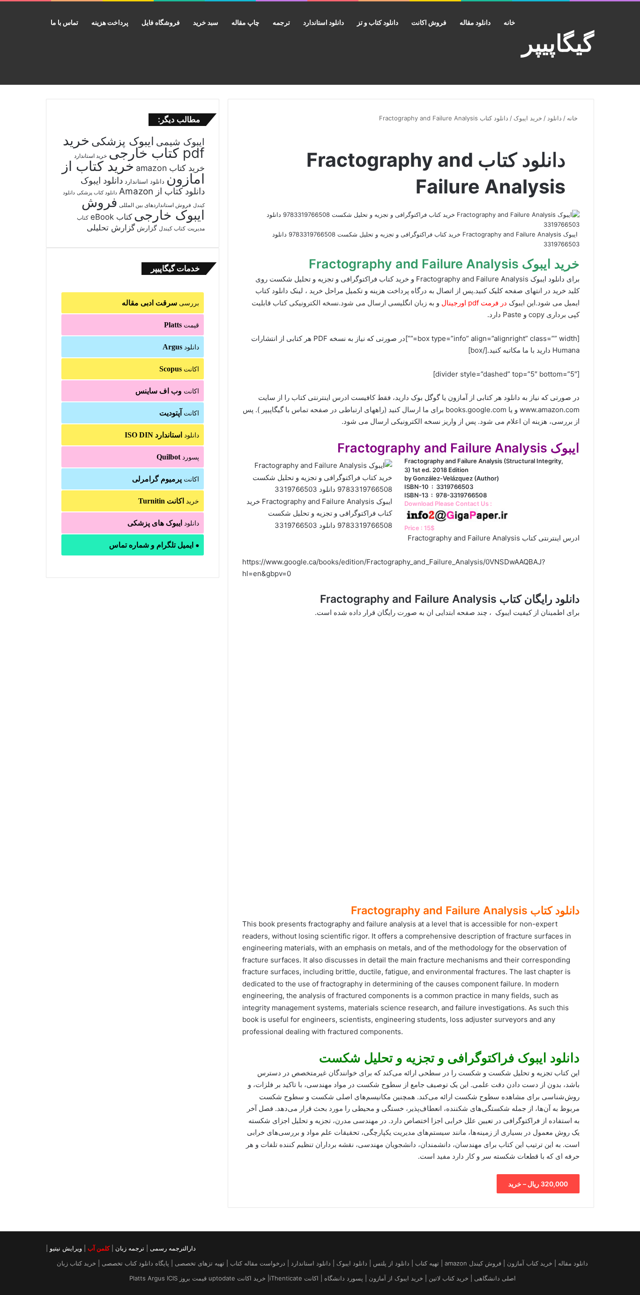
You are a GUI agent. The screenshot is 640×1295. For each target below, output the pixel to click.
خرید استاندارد (90, 156)
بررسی (160, 303)
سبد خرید (205, 22)
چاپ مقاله (245, 22)
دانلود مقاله (475, 22)
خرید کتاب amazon (170, 168)
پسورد (177, 457)
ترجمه (281, 22)
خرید (168, 501)
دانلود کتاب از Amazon (162, 191)
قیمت (181, 325)
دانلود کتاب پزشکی (97, 192)
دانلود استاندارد (323, 22)
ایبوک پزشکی (122, 141)
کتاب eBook (111, 217)
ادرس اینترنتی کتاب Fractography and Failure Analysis (494, 537)
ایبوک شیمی (180, 142)
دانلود (554, 118)
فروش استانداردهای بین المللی (155, 204)
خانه (509, 22)
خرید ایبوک (527, 118)
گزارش (147, 228)
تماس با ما (64, 22)
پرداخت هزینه (109, 22)
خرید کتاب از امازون (133, 172)
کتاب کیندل (172, 228)
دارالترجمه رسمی (173, 1248)
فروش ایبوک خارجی (143, 208)
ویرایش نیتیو (66, 1248)
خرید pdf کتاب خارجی (134, 146)
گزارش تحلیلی (111, 227)
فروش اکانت (429, 22)
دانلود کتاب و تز (377, 22)
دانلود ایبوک (102, 180)
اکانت (179, 369)
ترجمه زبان (129, 1248)
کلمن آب (99, 1248)
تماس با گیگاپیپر (284, 409)
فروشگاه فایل (160, 22)
